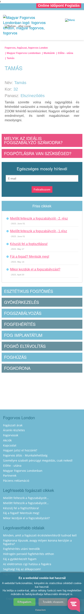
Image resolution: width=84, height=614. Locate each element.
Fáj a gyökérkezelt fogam (19, 559)
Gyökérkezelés (21, 302)
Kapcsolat (9, 445)
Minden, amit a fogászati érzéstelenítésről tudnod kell (40, 535)
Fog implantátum (23, 335)
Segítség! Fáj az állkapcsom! (22, 569)
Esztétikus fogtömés (28, 291)
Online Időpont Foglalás (59, 5)
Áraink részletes (14, 430)
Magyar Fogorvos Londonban (24, 53)
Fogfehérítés (19, 324)
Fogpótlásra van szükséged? (37, 153)
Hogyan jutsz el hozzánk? (20, 450)
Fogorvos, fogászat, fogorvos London (26, 47)
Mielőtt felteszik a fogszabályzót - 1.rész (38, 231)
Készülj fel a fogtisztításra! (29, 244)
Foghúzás (15, 357)
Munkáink (49, 53)
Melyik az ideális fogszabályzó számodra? (33, 140)
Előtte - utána (65, 53)
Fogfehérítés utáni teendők (21, 549)
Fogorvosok (10, 435)
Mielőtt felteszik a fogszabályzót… (26, 498)
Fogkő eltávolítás (25, 346)
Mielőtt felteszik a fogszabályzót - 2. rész (39, 218)
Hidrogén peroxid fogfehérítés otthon (28, 554)
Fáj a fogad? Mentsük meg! (29, 256)
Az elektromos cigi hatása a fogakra (27, 564)
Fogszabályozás (22, 313)
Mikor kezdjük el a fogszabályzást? (35, 269)
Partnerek (9, 475)
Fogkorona (17, 368)
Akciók (7, 440)
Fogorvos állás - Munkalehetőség (25, 455)
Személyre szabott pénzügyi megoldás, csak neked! (38, 460)
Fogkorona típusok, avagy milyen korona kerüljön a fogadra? (37, 542)
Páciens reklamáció (16, 481)
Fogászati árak (12, 425)
